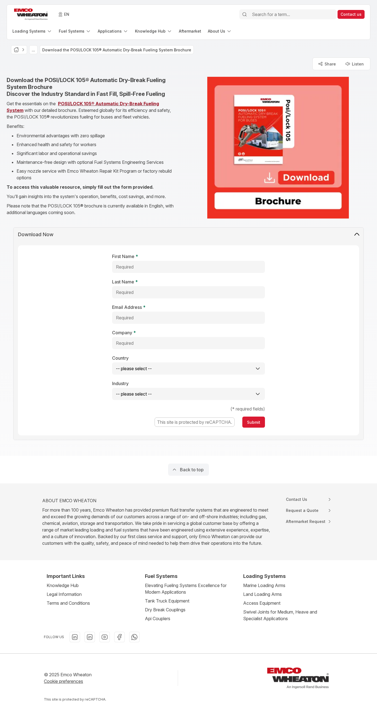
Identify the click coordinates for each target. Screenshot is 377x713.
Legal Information (64, 594)
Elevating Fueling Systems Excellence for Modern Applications (186, 589)
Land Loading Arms (262, 594)
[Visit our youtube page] (104, 637)
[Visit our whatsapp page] (134, 637)
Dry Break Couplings (165, 609)
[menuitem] (32, 31)
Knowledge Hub (63, 585)
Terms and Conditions (68, 603)
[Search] (244, 14)
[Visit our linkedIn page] (75, 637)
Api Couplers (157, 618)
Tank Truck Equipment (167, 601)
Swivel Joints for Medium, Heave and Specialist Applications (280, 615)
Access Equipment (261, 603)
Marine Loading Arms (264, 585)
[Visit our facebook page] (119, 637)
